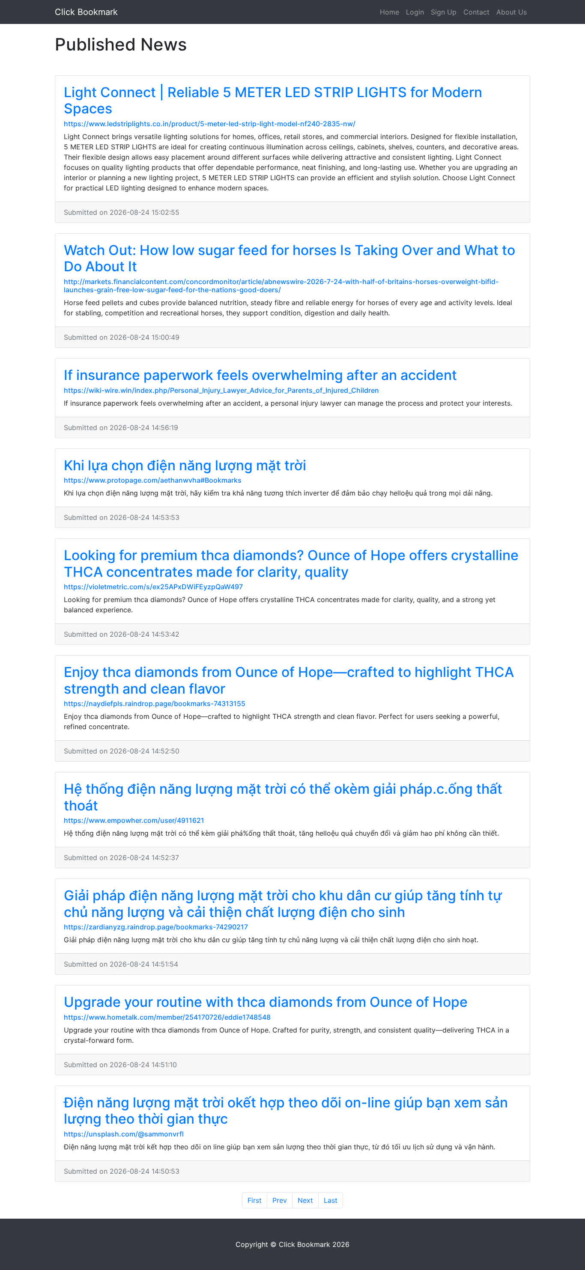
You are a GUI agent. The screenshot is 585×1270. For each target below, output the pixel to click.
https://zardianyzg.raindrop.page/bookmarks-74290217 (156, 927)
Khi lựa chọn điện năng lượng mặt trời (185, 465)
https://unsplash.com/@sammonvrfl (124, 1134)
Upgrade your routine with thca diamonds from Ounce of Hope (266, 1002)
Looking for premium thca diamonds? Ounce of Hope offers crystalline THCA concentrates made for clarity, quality (291, 563)
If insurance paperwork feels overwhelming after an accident (260, 375)
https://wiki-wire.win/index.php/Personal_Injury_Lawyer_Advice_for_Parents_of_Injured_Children (221, 390)
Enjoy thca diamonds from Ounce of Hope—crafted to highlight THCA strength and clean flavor (289, 680)
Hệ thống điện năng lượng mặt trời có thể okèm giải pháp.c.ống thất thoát (283, 796)
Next (305, 1200)
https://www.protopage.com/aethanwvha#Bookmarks (153, 480)
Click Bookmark (86, 12)
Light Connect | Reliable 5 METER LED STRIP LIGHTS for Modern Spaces (273, 100)
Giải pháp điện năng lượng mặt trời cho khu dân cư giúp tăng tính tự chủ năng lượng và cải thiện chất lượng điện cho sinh (283, 903)
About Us (511, 12)
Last (330, 1200)
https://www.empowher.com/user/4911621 (134, 820)
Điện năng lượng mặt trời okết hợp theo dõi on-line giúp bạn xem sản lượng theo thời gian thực (286, 1110)
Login (415, 12)
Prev (279, 1200)
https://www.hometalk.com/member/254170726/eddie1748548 (167, 1017)
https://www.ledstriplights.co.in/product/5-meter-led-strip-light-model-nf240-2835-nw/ (209, 123)
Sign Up (444, 12)
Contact (476, 12)
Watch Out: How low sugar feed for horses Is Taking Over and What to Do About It (289, 258)
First (255, 1200)
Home (389, 12)
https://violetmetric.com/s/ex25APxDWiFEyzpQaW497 (153, 586)
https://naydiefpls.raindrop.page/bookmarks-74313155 (154, 703)
